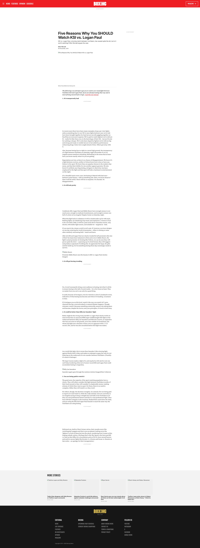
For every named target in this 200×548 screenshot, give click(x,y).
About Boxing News (107, 524)
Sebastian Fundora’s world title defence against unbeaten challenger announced (86, 497)
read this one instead (91, 95)
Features (14, 4)
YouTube (127, 524)
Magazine (191, 4)
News (8, 4)
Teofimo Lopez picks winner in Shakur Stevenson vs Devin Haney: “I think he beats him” (139, 498)
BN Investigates (60, 532)
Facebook (127, 532)
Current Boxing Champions (86, 527)
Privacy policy (105, 532)
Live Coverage (59, 527)
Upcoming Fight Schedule (86, 524)
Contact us (104, 527)
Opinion (22, 4)
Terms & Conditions (107, 529)
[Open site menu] (3, 4)
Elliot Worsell (62, 46)
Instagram (127, 527)
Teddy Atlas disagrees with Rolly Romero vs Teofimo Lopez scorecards (59, 497)
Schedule (29, 4)
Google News (128, 535)
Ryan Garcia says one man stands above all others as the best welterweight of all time (113, 498)
